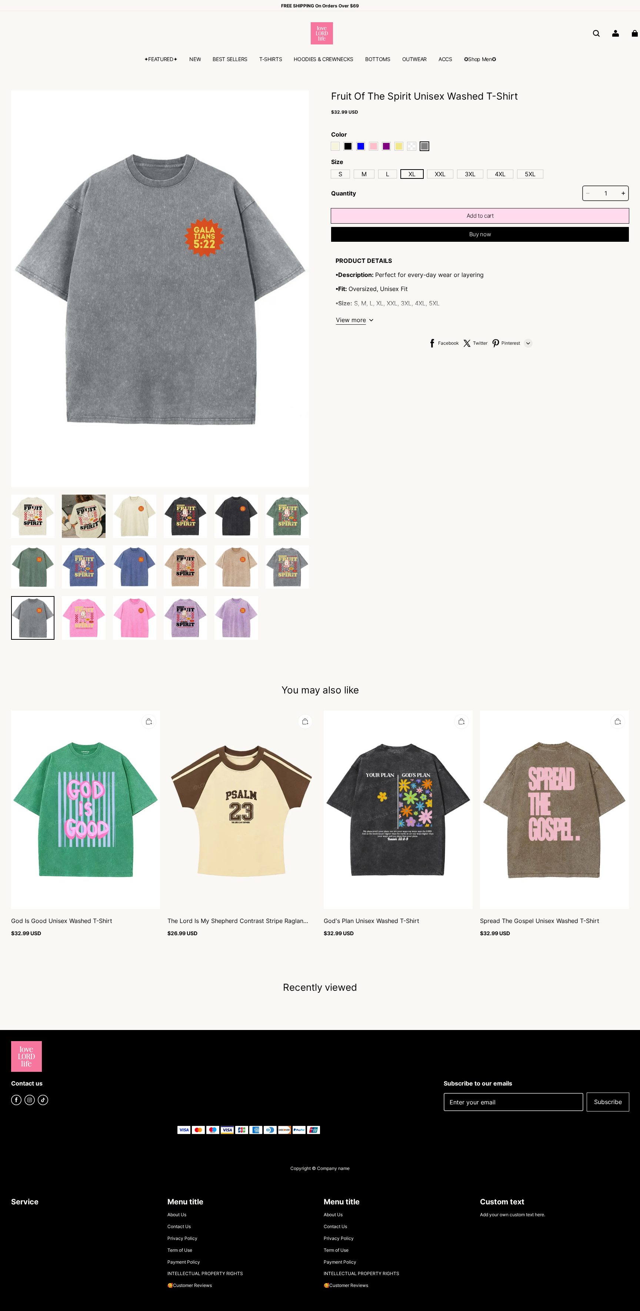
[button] (596, 33)
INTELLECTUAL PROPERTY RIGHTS (205, 1273)
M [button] (364, 174)
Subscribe (608, 1102)
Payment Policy (183, 1262)
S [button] (340, 174)
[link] (161, 60)
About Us (176, 1214)
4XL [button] (500, 174)
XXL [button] (440, 174)
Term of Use (179, 1250)
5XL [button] (530, 174)
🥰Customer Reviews (189, 1285)
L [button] (387, 174)
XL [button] (412, 174)
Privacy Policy (182, 1238)
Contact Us (179, 1226)
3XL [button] (470, 174)
